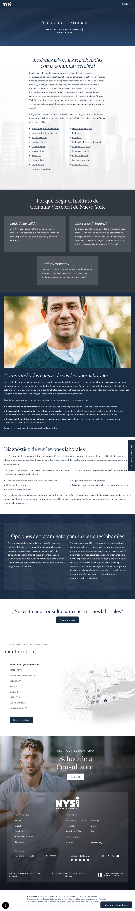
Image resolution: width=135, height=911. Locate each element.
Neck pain (36, 155)
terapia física (14, 554)
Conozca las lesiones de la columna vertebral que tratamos (32, 428)
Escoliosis (76, 137)
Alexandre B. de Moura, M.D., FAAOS (100, 244)
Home (49, 29)
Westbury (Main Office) (24, 664)
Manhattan (16, 670)
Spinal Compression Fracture (45, 128)
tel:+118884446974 (94, 901)
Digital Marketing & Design (115, 875)
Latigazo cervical (80, 164)
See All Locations (21, 720)
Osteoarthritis (38, 159)
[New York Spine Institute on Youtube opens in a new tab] (118, 856)
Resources (19, 842)
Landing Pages (18, 708)
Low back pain (38, 146)
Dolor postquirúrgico (82, 128)
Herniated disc (39, 142)
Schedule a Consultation (116, 904)
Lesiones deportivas (81, 159)
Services (19, 831)
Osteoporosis (38, 164)
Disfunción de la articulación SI (86, 142)
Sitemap (68, 876)
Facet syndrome (39, 137)
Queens (14, 691)
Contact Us (75, 777)
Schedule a (75, 760)
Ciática (75, 133)
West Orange (18, 702)
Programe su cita (67, 619)
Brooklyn (15, 680)
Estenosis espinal (80, 150)
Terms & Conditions (60, 873)
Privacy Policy (77, 873)
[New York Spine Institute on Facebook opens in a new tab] (108, 856)
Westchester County (22, 675)
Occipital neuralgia (41, 168)
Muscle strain (38, 150)
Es (55, 29)
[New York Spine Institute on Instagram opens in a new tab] (103, 856)
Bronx (13, 686)
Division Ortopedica (70, 29)
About (18, 825)
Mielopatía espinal (81, 146)
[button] (5, 905)
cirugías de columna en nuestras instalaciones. (92, 547)
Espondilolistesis (80, 155)
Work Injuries (64, 33)
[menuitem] (103, 856)
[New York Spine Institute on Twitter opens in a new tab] (113, 856)
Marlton (15, 697)
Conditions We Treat (24, 836)
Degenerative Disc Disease (44, 133)
